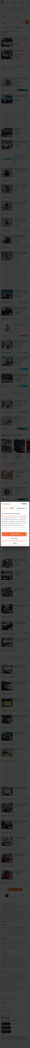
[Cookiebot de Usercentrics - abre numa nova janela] (21, 504)
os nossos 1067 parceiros (12, 516)
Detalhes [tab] (11, 508)
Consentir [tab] (4, 508)
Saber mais (14, 538)
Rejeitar (15, 543)
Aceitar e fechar (15, 534)
